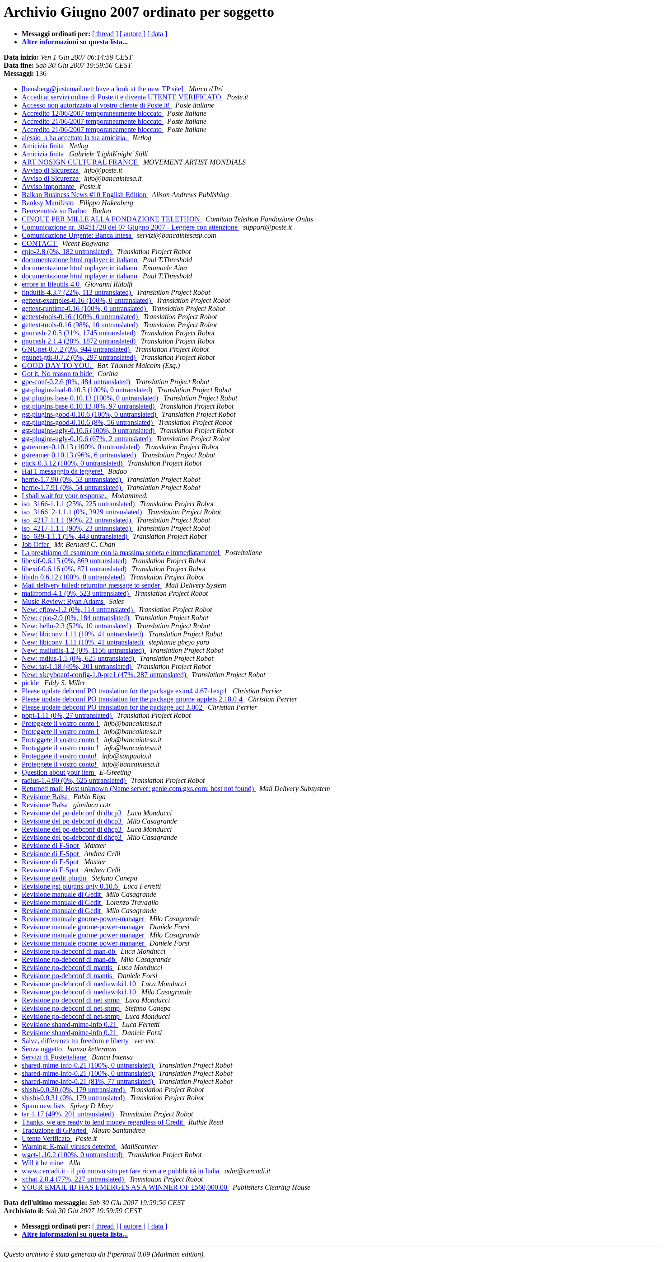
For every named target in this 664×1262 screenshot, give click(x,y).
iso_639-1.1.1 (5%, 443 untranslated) (75, 536)
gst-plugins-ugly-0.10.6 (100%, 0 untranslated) (89, 430)
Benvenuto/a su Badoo (55, 211)
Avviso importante (49, 186)
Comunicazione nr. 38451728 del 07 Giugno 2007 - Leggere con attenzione (130, 227)
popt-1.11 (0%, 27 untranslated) (67, 715)
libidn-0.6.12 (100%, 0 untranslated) (74, 577)
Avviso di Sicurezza (51, 170)
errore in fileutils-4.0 (51, 284)
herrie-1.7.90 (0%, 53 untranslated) (72, 479)
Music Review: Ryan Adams (63, 601)
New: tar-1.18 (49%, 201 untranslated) (77, 666)
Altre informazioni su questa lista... (75, 42)
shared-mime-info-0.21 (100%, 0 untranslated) (88, 1065)
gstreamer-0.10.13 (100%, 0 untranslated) (81, 447)
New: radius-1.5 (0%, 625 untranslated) (79, 658)
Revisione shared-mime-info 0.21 (70, 1024)
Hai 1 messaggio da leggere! (63, 471)
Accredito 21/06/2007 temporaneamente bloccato (93, 121)
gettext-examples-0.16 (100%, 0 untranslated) (87, 300)
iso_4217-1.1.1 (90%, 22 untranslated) (77, 520)
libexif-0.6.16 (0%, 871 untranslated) (75, 569)
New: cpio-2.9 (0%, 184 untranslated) (76, 618)
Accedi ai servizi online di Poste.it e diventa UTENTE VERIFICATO (122, 97)
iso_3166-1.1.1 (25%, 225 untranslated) (79, 504)
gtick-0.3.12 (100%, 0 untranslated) (73, 463)
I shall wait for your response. (65, 495)
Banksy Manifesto (48, 203)
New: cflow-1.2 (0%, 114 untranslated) (78, 609)
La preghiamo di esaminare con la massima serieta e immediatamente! (121, 552)
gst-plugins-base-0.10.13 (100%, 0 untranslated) (91, 398)
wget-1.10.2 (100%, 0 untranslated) (73, 1154)
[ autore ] (132, 34)
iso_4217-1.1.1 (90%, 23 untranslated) (77, 528)
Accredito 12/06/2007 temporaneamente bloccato (93, 113)
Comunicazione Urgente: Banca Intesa (77, 235)
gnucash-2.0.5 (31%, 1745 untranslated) (79, 333)
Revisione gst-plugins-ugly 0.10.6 (71, 886)
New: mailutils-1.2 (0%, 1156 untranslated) (84, 650)
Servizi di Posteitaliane (55, 1057)
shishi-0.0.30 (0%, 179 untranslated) (74, 1089)
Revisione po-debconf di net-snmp (72, 1000)
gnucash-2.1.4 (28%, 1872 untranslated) (79, 341)
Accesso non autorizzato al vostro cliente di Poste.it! (97, 105)
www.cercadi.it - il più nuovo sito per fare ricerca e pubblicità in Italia (121, 1171)
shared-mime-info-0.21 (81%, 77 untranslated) (88, 1081)
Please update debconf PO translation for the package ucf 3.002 (113, 707)
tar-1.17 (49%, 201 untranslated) (69, 1114)
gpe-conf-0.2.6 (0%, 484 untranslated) (77, 382)
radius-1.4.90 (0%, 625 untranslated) (74, 780)
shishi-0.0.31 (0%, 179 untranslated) (74, 1098)
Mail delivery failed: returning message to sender (92, 585)
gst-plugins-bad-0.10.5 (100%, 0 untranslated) (88, 390)
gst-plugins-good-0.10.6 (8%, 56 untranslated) (88, 422)
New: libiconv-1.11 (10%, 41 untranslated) (83, 634)
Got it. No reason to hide (58, 373)
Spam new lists (44, 1106)
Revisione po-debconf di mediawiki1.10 (80, 984)
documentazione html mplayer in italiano (80, 260)
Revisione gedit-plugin (55, 878)
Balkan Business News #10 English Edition (85, 194)
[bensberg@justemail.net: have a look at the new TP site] (103, 89)
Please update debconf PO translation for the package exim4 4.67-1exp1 (125, 691)
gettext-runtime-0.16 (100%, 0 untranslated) (85, 308)
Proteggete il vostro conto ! (61, 723)
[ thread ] (105, 34)
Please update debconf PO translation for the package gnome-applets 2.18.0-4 (133, 699)
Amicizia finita (43, 146)
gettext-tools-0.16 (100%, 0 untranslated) (81, 316)
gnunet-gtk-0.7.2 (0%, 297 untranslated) (79, 357)
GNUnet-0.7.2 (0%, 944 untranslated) (76, 349)
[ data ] (157, 34)
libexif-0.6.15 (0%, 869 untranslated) (75, 561)
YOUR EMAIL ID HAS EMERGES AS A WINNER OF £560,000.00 (125, 1187)
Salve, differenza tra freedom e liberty (76, 1041)
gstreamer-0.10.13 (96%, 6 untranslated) (80, 455)
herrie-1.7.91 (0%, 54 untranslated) (72, 487)
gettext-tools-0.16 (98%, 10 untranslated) (81, 325)
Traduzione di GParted (55, 1130)
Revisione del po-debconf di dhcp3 (72, 813)
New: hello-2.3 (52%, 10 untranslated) (77, 626)
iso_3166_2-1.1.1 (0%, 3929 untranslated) (83, 512)
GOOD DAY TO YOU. (58, 365)
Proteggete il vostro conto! (60, 756)
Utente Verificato (47, 1138)
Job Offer (36, 544)
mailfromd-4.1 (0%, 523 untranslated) (76, 593)
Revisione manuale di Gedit (62, 894)
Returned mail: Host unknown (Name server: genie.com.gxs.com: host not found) (139, 788)
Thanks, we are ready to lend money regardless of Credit (103, 1122)
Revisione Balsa (46, 797)
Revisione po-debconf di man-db (69, 951)
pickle (31, 683)
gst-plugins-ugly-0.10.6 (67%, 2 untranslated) (87, 439)
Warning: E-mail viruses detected (69, 1146)
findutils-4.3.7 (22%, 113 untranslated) (77, 292)
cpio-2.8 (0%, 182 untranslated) (67, 251)
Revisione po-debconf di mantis (68, 967)
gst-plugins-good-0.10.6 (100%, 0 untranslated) (90, 414)
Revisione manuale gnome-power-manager (84, 919)
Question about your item (59, 772)
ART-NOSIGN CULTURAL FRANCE (81, 162)
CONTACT (40, 243)
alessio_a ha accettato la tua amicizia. (75, 137)
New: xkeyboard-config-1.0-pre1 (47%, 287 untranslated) (105, 674)
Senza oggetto (43, 1049)
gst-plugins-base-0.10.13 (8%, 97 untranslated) (89, 406)
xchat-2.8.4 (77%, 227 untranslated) (74, 1179)
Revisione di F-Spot (51, 845)
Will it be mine (43, 1163)
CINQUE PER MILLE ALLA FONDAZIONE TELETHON (112, 219)
